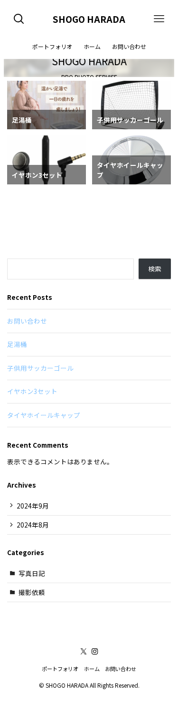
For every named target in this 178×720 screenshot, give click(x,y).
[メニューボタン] (159, 19)
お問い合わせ (27, 321)
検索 (154, 268)
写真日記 (32, 573)
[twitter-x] (83, 651)
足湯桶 (17, 344)
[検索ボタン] (19, 19)
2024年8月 (33, 524)
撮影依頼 (32, 592)
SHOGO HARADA (89, 19)
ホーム (92, 668)
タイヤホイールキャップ (43, 415)
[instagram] (95, 651)
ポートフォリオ (60, 668)
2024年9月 (33, 505)
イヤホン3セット (32, 391)
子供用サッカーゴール (40, 368)
